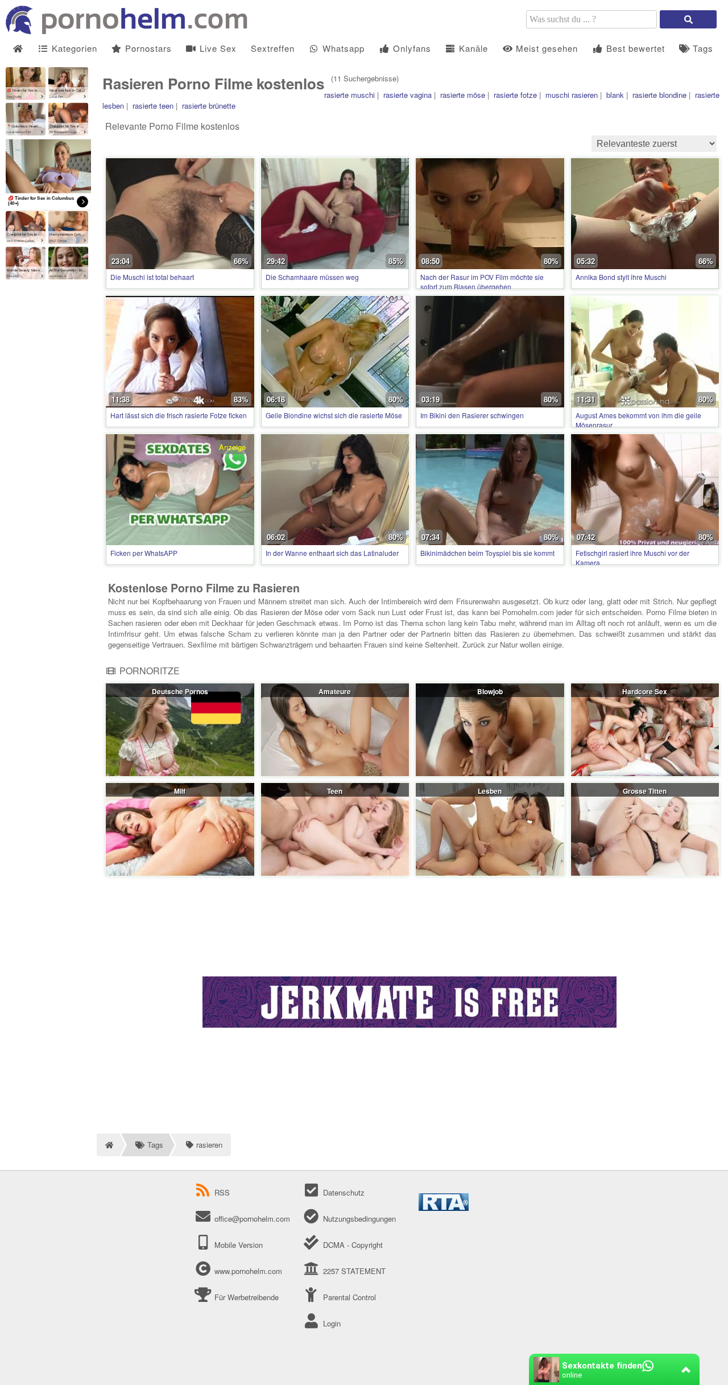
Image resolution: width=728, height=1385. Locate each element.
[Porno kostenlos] (131, 31)
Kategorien (73, 48)
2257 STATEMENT (353, 1271)
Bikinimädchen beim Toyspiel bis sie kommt (487, 553)
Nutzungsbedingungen (358, 1218)
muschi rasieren (571, 94)
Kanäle (472, 48)
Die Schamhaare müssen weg (312, 277)
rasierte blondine (659, 94)
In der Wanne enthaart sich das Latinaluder (332, 553)
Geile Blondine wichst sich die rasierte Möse (334, 415)
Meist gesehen (545, 48)
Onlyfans (410, 48)
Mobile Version (237, 1244)
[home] (108, 1144)
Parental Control (348, 1297)
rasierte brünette (208, 105)
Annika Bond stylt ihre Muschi (621, 277)
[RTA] (444, 1207)
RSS (222, 1192)
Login (330, 1323)
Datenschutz (342, 1192)
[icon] (18, 48)
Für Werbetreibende (245, 1297)
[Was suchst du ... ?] (688, 19)
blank (615, 94)
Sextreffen (273, 48)
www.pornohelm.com (248, 1271)
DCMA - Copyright (351, 1244)
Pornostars (147, 48)
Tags (701, 48)
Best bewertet (634, 48)
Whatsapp (342, 48)
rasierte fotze (515, 94)
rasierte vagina (407, 94)
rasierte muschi (349, 94)
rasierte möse (462, 94)
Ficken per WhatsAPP (143, 553)
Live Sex (217, 48)
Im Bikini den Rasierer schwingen (472, 415)
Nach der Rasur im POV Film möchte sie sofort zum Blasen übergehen (482, 281)
